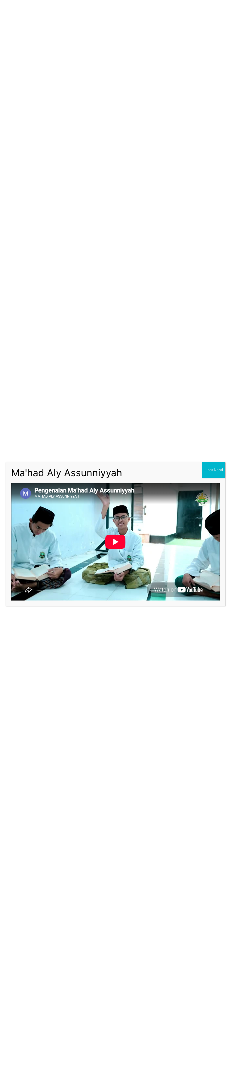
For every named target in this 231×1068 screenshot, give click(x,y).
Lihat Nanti (214, 469)
